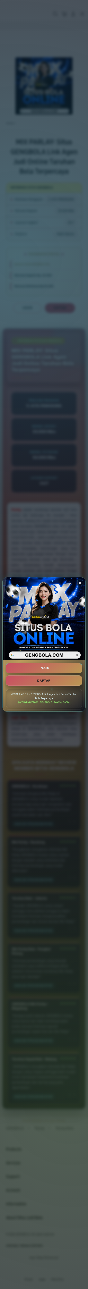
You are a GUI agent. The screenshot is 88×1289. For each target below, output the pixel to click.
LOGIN (44, 668)
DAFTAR (44, 680)
